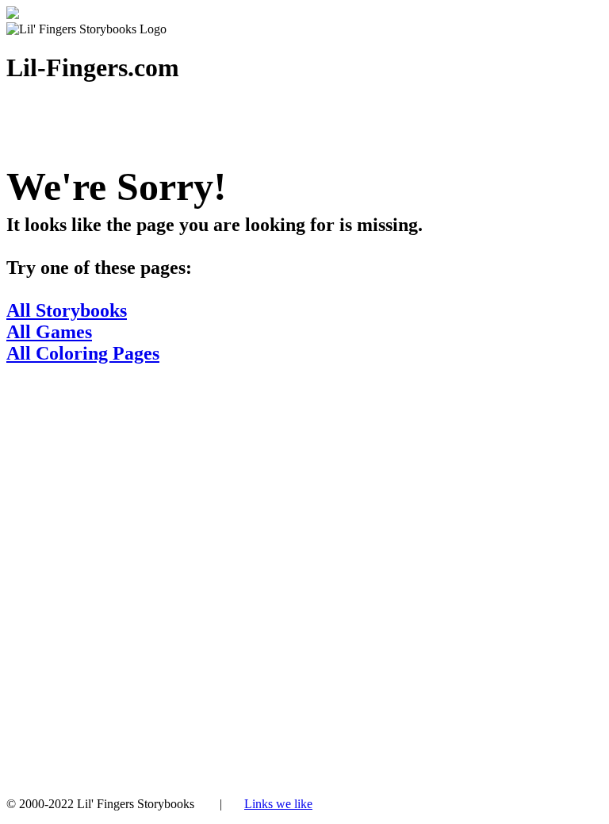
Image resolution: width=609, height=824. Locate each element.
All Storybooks (66, 310)
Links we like (278, 804)
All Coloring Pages (82, 353)
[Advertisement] (304, 556)
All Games (49, 332)
